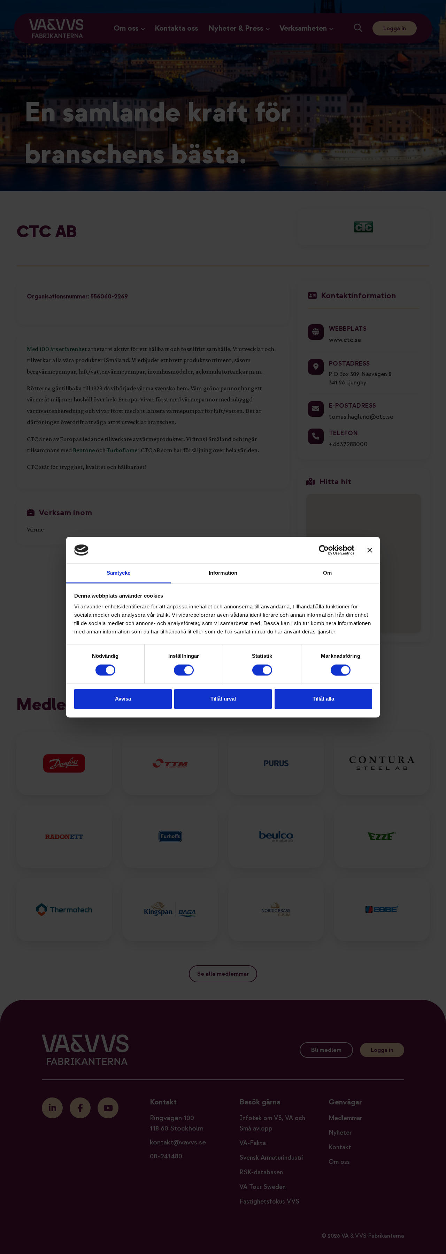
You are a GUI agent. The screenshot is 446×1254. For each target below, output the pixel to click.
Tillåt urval (223, 699)
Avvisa (123, 699)
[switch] (184, 670)
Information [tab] (223, 573)
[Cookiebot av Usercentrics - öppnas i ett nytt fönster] (323, 550)
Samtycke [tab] (119, 573)
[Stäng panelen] (369, 550)
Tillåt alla (323, 699)
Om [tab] (327, 573)
